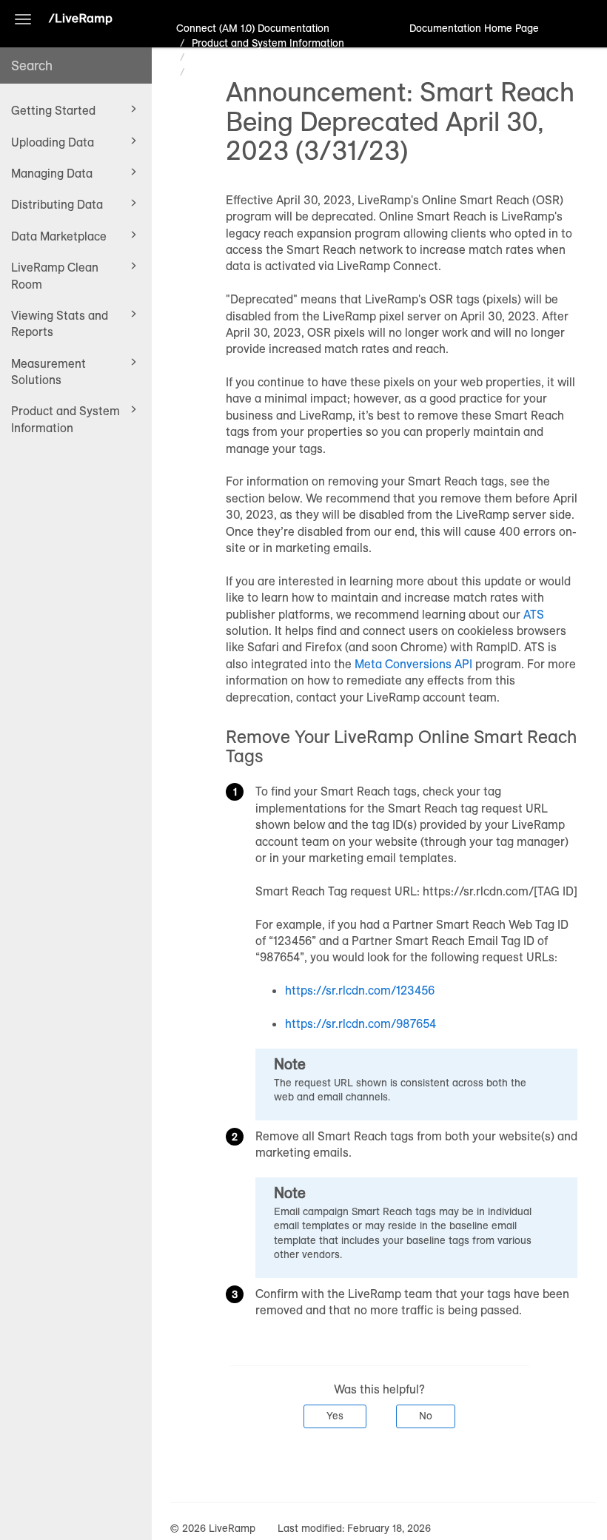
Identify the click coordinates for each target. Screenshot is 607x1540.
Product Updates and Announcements (281, 57)
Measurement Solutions (48, 371)
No (425, 1415)
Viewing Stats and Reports (59, 323)
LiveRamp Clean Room (54, 275)
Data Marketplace (59, 236)
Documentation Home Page (474, 28)
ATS (533, 614)
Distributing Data (57, 204)
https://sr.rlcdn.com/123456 (360, 990)
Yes (334, 1415)
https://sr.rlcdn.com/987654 (360, 1023)
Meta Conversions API (415, 663)
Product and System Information (65, 418)
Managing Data (52, 173)
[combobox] (76, 65)
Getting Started (53, 110)
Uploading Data (52, 142)
